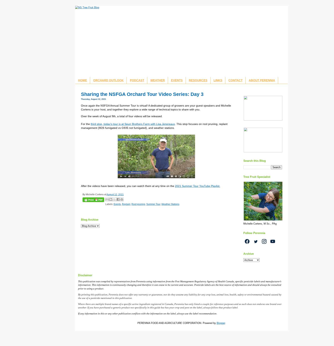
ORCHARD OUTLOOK (108, 80)
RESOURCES (198, 80)
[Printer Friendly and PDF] (93, 200)
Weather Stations (170, 204)
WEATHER (157, 80)
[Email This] (107, 199)
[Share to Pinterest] (122, 199)
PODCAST (137, 80)
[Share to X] (114, 199)
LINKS (218, 80)
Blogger (221, 323)
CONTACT (235, 80)
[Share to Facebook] (118, 199)
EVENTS (177, 80)
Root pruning (138, 204)
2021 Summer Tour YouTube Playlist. (197, 186)
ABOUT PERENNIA (262, 80)
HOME (82, 80)
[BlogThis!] (111, 199)
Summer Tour (153, 204)
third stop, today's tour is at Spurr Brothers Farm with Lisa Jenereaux (133, 124)
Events (117, 204)
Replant (126, 204)
